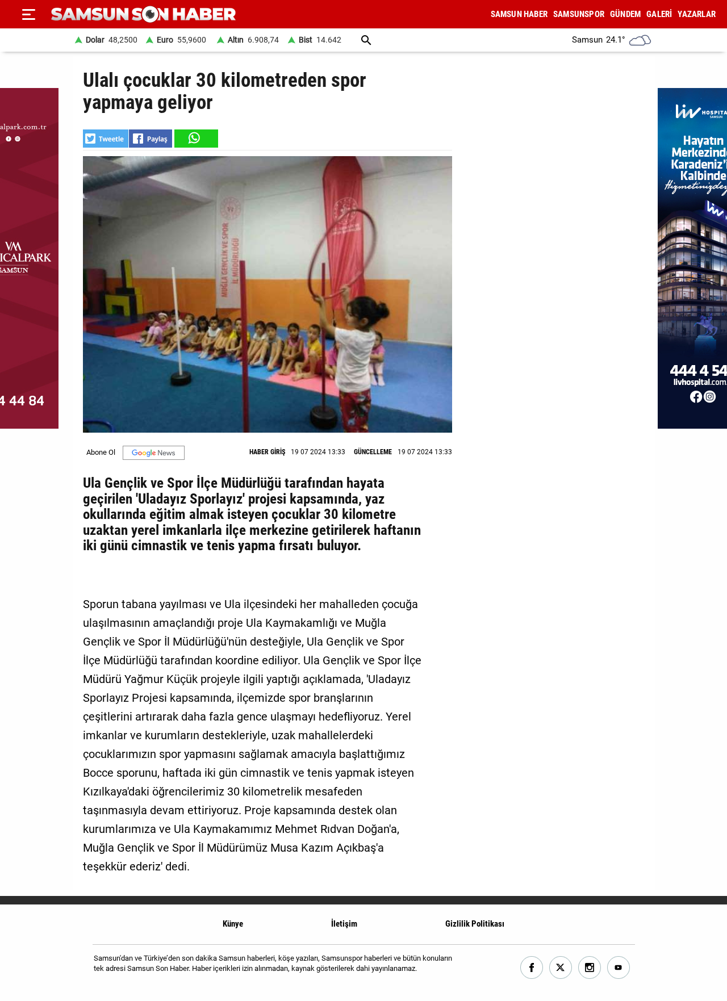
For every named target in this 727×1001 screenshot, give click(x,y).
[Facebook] (532, 967)
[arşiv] (366, 40)
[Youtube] (618, 967)
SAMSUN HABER (519, 14)
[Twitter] (561, 967)
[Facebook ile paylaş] (150, 138)
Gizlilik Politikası (474, 924)
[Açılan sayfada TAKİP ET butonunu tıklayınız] (154, 453)
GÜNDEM (625, 14)
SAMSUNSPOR (578, 14)
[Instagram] (589, 967)
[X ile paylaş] (105, 138)
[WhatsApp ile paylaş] (195, 138)
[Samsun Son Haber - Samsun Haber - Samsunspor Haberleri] (143, 14)
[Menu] (28, 14)
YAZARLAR (697, 14)
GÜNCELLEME (373, 452)
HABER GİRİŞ (267, 452)
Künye (233, 924)
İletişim (344, 924)
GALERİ (659, 14)
